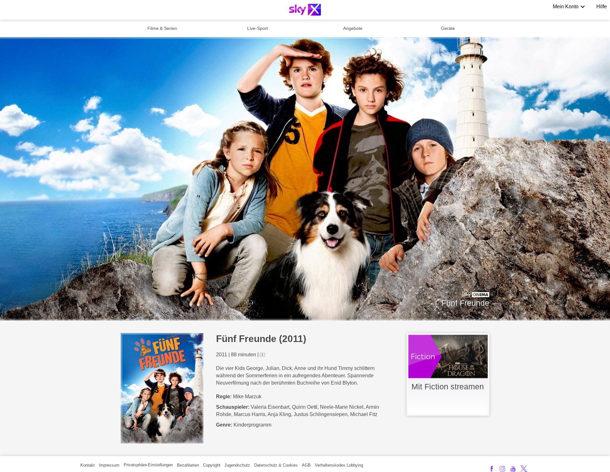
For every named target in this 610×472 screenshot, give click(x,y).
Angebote (353, 28)
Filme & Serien (162, 28)
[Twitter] (523, 468)
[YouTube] (513, 468)
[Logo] (305, 10)
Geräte (448, 28)
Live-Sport (257, 28)
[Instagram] (502, 468)
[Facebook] (491, 468)
